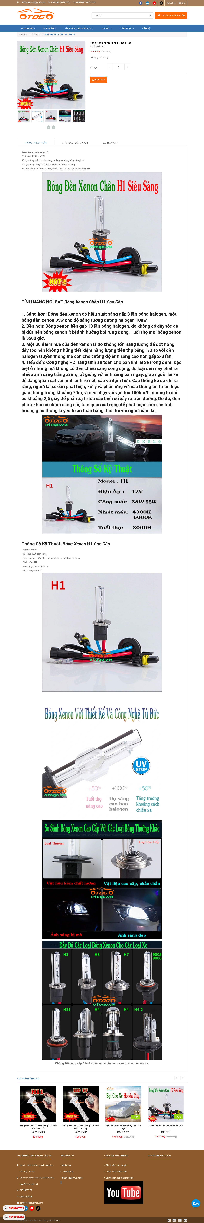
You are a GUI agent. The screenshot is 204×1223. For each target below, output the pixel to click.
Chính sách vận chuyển (116, 1165)
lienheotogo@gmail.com (35, 2)
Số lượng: (94, 68)
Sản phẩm (48, 28)
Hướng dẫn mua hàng (72, 1178)
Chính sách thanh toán (116, 1171)
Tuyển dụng (67, 1171)
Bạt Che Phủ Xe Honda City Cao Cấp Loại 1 (80, 1127)
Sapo (58, 1220)
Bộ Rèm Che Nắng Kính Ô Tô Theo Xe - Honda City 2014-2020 (166, 1127)
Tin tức (105, 28)
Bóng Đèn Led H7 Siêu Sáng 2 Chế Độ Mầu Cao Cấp (38, 1127)
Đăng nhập (171, 3)
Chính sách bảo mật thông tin (119, 1178)
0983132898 (90, 2)
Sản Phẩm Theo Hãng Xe (78, 28)
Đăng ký (182, 3)
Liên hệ (146, 28)
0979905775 (65, 2)
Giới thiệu (66, 1165)
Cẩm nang (126, 28)
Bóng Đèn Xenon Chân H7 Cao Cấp (123, 1125)
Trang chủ (27, 28)
